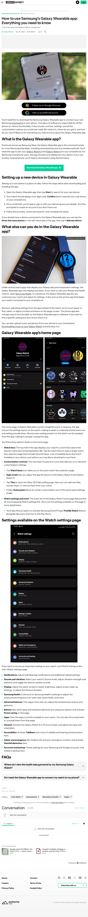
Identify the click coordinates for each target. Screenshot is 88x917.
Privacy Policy (8, 888)
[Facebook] (59, 878)
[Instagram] (64, 878)
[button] (44, 2)
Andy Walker (8, 32)
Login (83, 2)
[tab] (8, 824)
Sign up (82, 808)
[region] (44, 835)
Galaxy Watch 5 (34, 151)
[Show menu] (2, 2)
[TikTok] (85, 878)
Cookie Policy (36, 888)
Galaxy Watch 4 (54, 151)
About (4, 878)
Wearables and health (10, 13)
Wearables (11, 791)
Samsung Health (23, 294)
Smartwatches (29, 13)
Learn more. (64, 11)
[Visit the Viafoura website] (81, 863)
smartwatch (17, 123)
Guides (4, 788)
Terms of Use (35, 883)
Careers (5, 883)
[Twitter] (75, 878)
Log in (77, 808)
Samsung (5, 791)
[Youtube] (69, 878)
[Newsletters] (80, 878)
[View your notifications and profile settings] (84, 823)
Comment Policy (57, 803)
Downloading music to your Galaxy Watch (22, 326)
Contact (33, 878)
